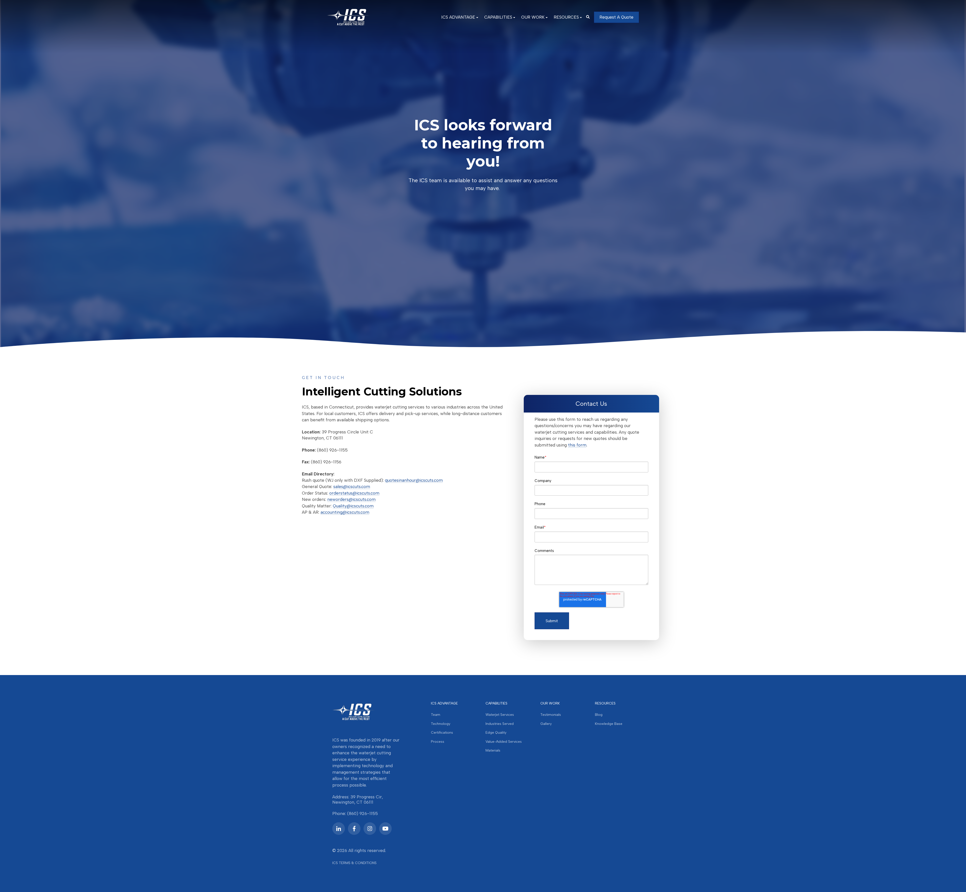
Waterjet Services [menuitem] (500, 715)
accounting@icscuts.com (344, 512)
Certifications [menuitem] (442, 732)
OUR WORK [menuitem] (533, 17)
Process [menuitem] (437, 741)
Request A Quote (616, 17)
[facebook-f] (354, 828)
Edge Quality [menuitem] (496, 732)
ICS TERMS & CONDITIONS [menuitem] (354, 863)
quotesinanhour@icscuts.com (414, 480)
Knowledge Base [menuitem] (608, 724)
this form (577, 445)
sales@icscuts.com (351, 486)
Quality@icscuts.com (353, 505)
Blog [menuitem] (598, 715)
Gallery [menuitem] (546, 724)
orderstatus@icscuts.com (354, 493)
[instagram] (370, 828)
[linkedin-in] (338, 828)
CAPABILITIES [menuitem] (498, 17)
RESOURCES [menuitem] (566, 17)
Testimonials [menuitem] (550, 715)
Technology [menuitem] (440, 724)
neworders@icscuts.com (351, 499)
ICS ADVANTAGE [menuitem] (458, 17)
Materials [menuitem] (493, 750)
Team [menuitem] (435, 715)
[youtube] (385, 828)
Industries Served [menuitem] (500, 724)
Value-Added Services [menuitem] (504, 741)
